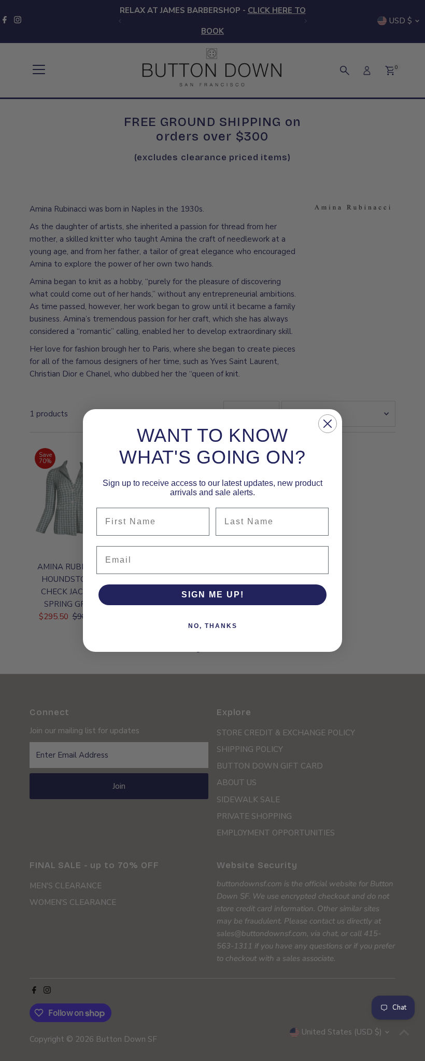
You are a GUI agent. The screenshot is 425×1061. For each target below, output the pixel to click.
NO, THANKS (212, 626)
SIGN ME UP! (212, 594)
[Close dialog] (327, 423)
